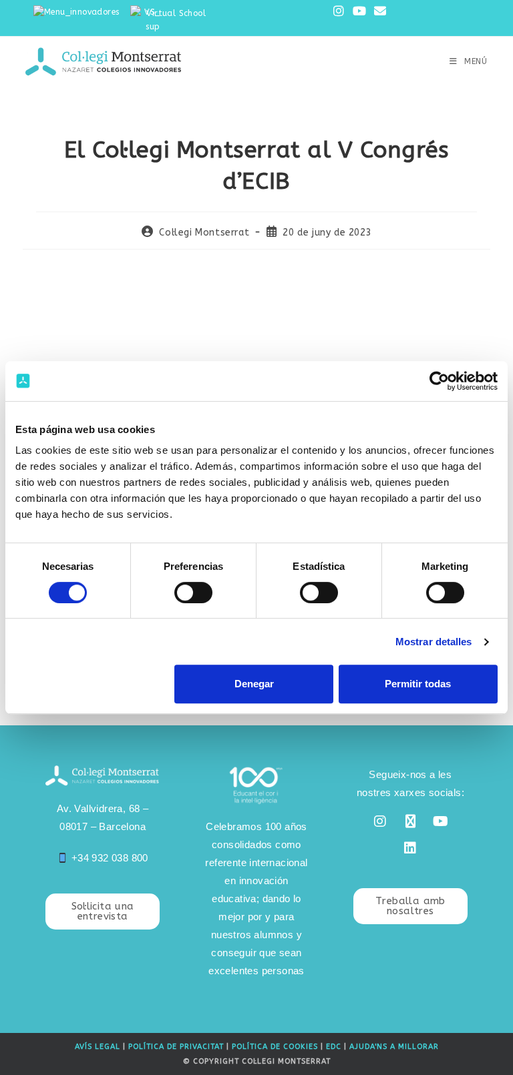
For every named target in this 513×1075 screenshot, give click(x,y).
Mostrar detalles (433, 641)
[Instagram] (380, 821)
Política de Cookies (275, 1046)
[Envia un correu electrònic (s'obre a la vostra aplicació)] (378, 11)
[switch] (193, 592)
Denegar (254, 683)
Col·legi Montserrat (204, 232)
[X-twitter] (410, 821)
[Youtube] (441, 821)
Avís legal (97, 1046)
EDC (333, 1046)
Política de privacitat (176, 1046)
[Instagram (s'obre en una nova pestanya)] (338, 11)
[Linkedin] (410, 848)
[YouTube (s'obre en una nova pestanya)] (359, 11)
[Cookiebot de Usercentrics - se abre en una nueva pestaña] (439, 381)
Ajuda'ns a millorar (394, 1046)
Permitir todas (418, 683)
